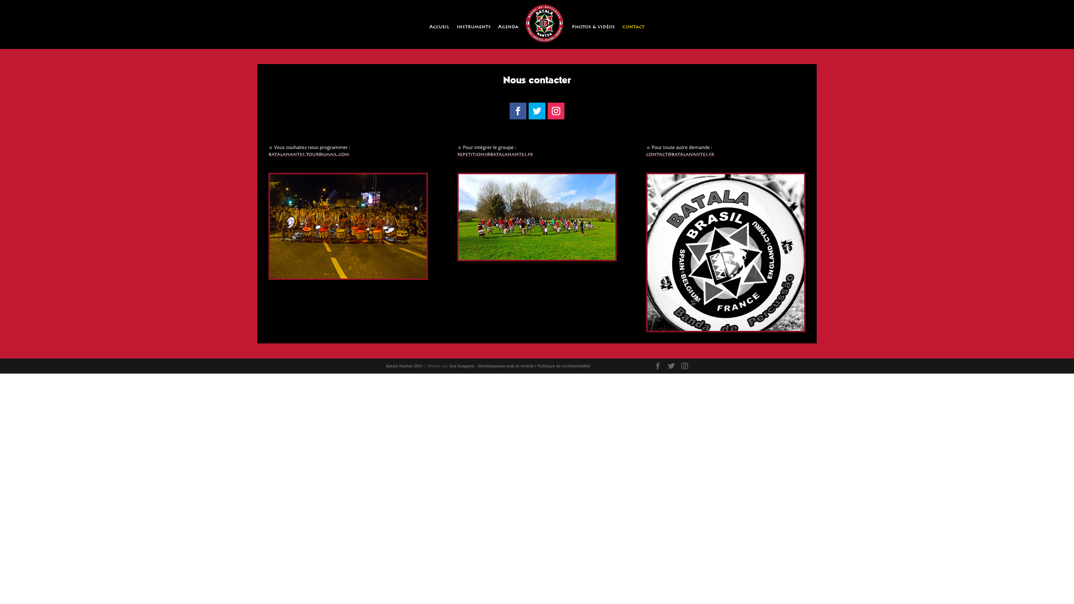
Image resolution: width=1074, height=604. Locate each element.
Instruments (474, 27)
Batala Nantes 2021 (404, 366)
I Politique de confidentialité (562, 366)
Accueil (439, 27)
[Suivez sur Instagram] (556, 111)
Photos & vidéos (593, 27)
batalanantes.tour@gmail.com (308, 154)
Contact (633, 27)
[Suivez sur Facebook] (518, 111)
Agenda (508, 27)
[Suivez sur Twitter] (537, 111)
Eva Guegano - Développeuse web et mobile (491, 366)
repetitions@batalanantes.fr (495, 154)
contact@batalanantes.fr (680, 154)
